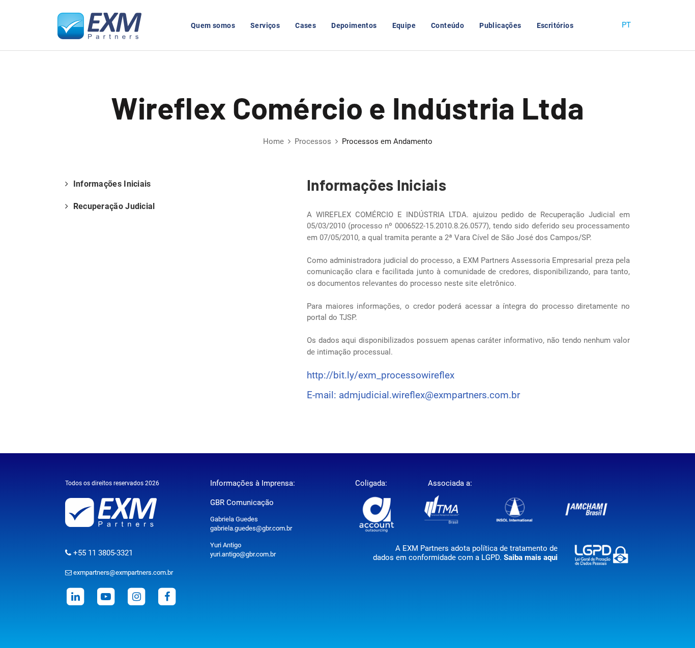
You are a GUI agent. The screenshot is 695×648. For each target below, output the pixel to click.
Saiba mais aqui (531, 557)
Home (273, 141)
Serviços (265, 25)
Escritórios (555, 25)
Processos (313, 141)
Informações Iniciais (111, 184)
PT (626, 25)
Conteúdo (447, 25)
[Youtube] (106, 596)
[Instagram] (136, 596)
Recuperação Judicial (113, 206)
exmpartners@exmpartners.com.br (122, 572)
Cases (305, 25)
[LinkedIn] (75, 596)
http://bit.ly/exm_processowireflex (380, 375)
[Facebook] (167, 596)
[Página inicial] (103, 25)
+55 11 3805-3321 (102, 552)
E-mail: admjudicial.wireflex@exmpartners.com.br (413, 395)
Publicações (500, 25)
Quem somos (213, 25)
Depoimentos (354, 25)
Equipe (404, 25)
